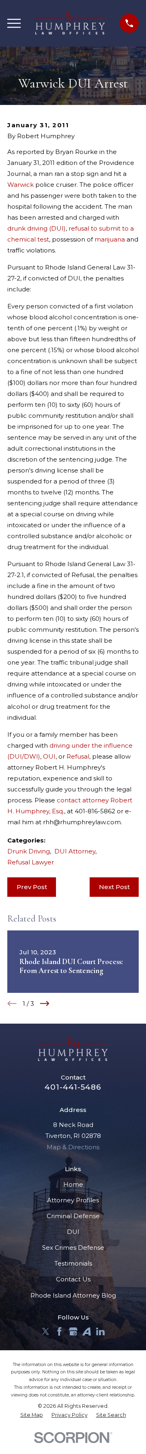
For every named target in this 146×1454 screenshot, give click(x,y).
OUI (49, 756)
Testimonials (73, 1263)
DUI (73, 1232)
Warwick (20, 184)
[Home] (70, 23)
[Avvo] (86, 1331)
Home (73, 1184)
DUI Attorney (74, 851)
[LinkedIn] (100, 1331)
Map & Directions (73, 1147)
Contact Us (73, 1279)
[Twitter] (45, 1331)
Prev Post (32, 887)
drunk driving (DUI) (36, 228)
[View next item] (44, 1003)
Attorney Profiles (73, 1200)
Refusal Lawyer (30, 862)
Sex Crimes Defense (73, 1247)
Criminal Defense (73, 1216)
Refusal (78, 756)
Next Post (114, 887)
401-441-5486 (73, 1087)
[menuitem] (31, 1415)
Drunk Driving (28, 851)
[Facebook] (59, 1331)
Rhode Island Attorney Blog (73, 1295)
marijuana (109, 239)
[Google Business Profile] (73, 1331)
